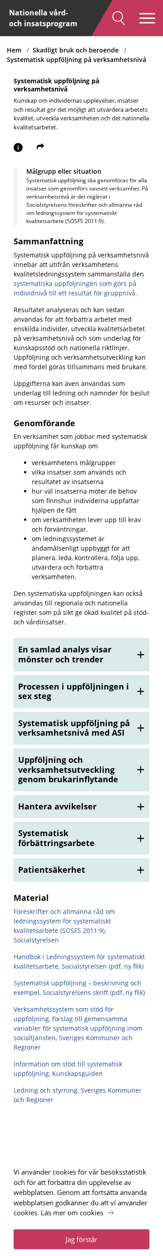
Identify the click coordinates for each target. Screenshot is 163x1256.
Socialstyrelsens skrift (76, 992)
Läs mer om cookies (72, 1212)
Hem (14, 50)
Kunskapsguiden (77, 1073)
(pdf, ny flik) (125, 966)
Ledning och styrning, (47, 1090)
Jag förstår (81, 1239)
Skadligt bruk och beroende (76, 50)
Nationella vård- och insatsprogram (43, 18)
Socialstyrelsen (84, 966)
